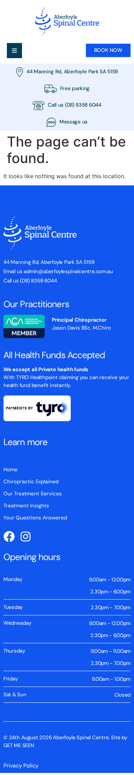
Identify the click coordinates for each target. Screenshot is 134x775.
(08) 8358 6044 (83, 104)
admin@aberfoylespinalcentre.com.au (68, 271)
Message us (73, 121)
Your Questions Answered (35, 517)
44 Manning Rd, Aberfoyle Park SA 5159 (72, 71)
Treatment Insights (26, 505)
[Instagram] (25, 536)
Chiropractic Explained (30, 481)
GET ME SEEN (18, 745)
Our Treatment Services (32, 493)
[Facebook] (9, 536)
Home (10, 469)
